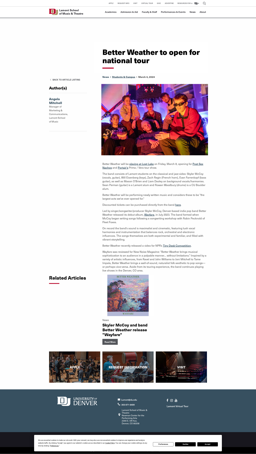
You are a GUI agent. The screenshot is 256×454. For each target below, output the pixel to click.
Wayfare (149, 214)
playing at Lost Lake (141, 164)
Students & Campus (123, 77)
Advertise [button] (169, 3)
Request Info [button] (123, 3)
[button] (184, 3)
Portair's (123, 167)
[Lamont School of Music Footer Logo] (77, 401)
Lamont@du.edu (129, 399)
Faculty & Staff (149, 11)
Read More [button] (110, 341)
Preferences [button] (54, 446)
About (203, 11)
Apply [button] (111, 3)
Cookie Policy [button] (110, 443)
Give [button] (159, 3)
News (193, 11)
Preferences (163, 444)
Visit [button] (135, 3)
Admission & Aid (129, 11)
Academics (111, 11)
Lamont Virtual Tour (177, 406)
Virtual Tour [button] (147, 3)
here (178, 205)
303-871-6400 (128, 404)
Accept (207, 444)
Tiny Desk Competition (177, 245)
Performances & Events (173, 11)
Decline (185, 444)
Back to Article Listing (66, 79)
